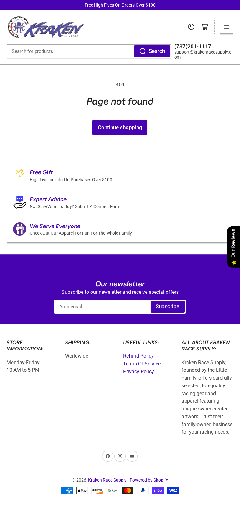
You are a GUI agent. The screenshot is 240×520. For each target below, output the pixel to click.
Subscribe (167, 306)
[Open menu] (226, 27)
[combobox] (89, 51)
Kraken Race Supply (107, 479)
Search (157, 51)
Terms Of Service (142, 364)
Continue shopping (120, 127)
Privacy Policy (138, 372)
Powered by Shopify (149, 479)
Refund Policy (138, 356)
